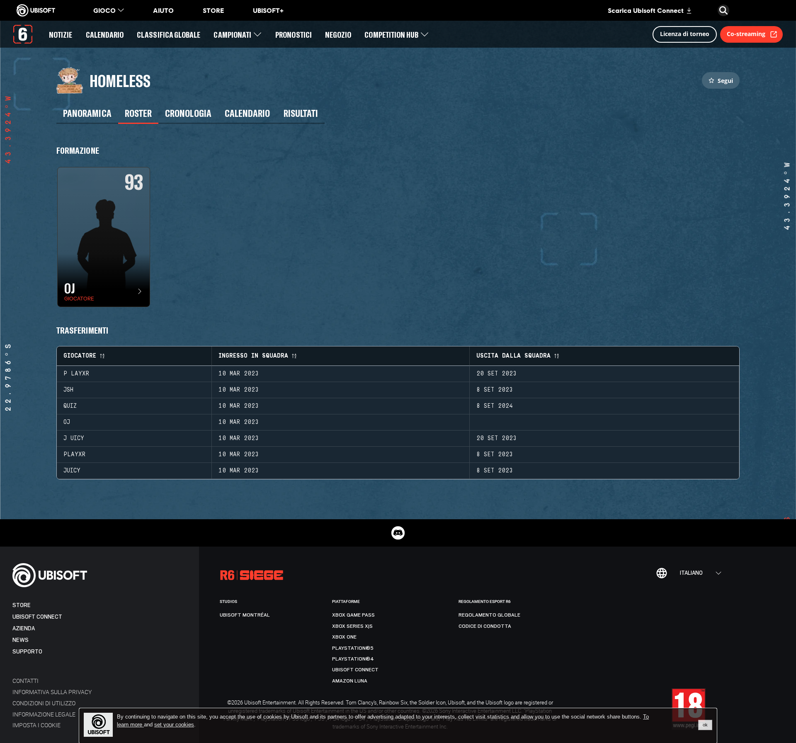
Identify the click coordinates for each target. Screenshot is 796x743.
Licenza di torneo (684, 34)
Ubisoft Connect (37, 617)
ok (705, 724)
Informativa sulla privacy (52, 692)
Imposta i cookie (36, 725)
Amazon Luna (349, 681)
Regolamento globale (489, 615)
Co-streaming (746, 34)
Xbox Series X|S (352, 626)
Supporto (27, 652)
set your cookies (174, 725)
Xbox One (344, 637)
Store (21, 605)
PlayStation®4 (353, 659)
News (20, 640)
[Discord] (398, 533)
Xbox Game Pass (353, 615)
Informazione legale (43, 714)
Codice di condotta (485, 626)
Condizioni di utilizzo (43, 703)
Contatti (25, 681)
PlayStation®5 (353, 648)
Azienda (23, 628)
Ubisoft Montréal (245, 615)
